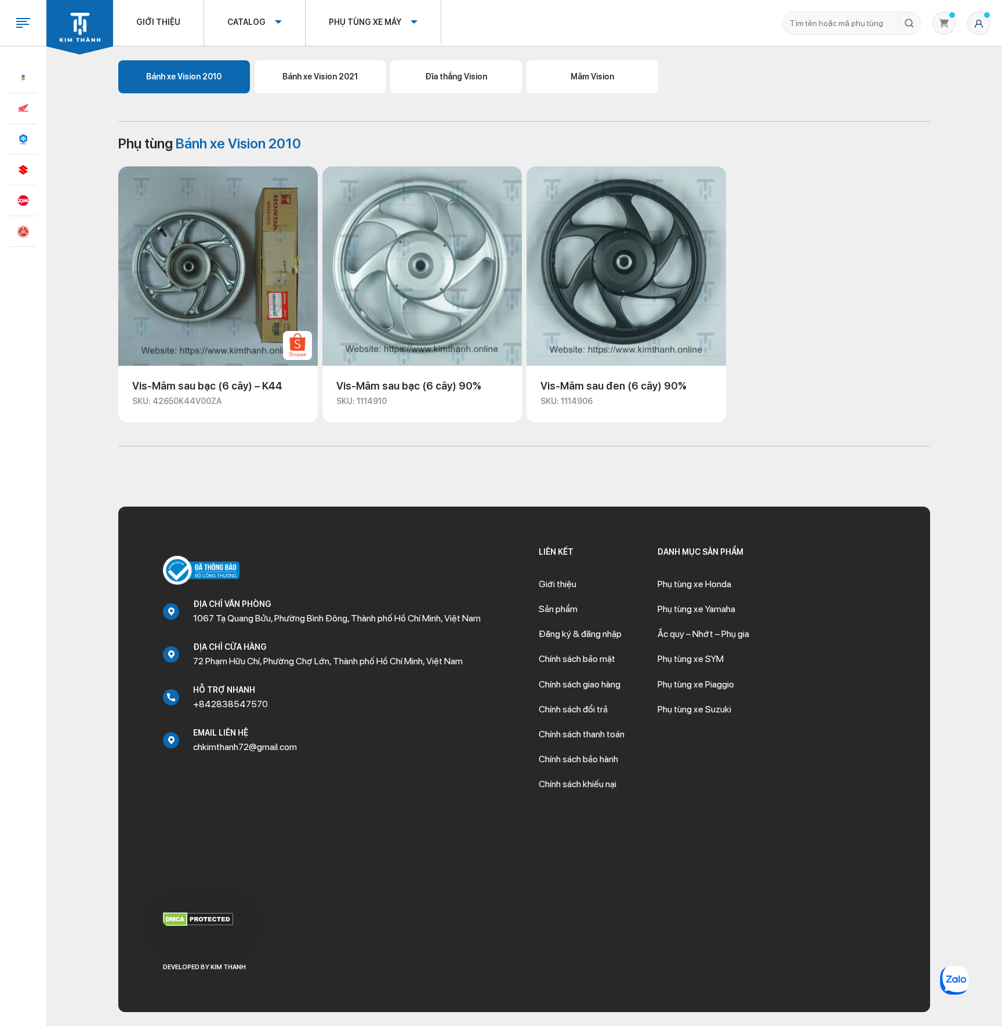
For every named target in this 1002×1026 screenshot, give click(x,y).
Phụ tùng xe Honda (694, 584)
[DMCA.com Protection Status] (198, 919)
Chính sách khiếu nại (577, 783)
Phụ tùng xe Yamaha (696, 608)
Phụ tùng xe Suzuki (694, 709)
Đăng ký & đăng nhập (580, 633)
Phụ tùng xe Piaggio (696, 684)
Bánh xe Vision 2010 (184, 76)
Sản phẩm (558, 608)
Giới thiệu (158, 22)
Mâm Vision (592, 76)
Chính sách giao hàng (579, 684)
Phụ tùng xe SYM (691, 658)
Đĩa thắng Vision (456, 76)
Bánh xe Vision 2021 (320, 76)
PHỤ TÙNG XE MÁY (365, 22)
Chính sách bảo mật (577, 658)
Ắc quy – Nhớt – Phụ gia (703, 633)
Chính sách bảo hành (578, 759)
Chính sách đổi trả (573, 709)
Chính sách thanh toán (582, 734)
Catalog (246, 22)
